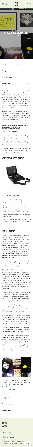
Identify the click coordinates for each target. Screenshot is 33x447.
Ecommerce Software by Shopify (12, 443)
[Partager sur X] (3, 389)
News (9, 63)
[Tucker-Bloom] (16, 4)
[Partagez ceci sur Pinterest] (10, 389)
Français (5, 432)
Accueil (4, 63)
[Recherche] (6, 4)
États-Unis (9, 437)
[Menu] (3, 4)
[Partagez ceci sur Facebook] (6, 389)
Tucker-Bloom (11, 441)
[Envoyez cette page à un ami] (14, 389)
